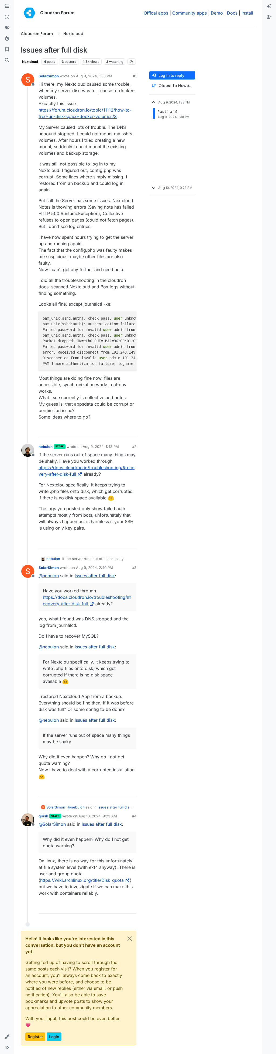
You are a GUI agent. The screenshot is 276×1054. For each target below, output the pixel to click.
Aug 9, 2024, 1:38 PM (94, 76)
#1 (134, 76)
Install (247, 13)
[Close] (129, 938)
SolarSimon (49, 76)
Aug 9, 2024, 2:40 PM (94, 567)
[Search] (7, 60)
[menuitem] (269, 6)
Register (35, 1036)
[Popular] (7, 38)
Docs (232, 13)
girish (43, 816)
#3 (134, 567)
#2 (134, 446)
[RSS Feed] (131, 61)
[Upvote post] (123, 431)
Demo (217, 13)
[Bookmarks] (7, 49)
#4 (134, 816)
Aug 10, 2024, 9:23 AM (97, 816)
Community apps (189, 13)
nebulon (46, 446)
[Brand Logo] (29, 12)
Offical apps (156, 13)
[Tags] (7, 28)
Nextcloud (30, 62)
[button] (7, 1036)
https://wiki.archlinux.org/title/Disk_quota (82, 880)
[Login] (269, 6)
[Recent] (7, 17)
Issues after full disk (95, 575)
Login (54, 1036)
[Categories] (7, 6)
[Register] (269, 17)
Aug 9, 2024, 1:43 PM (101, 446)
